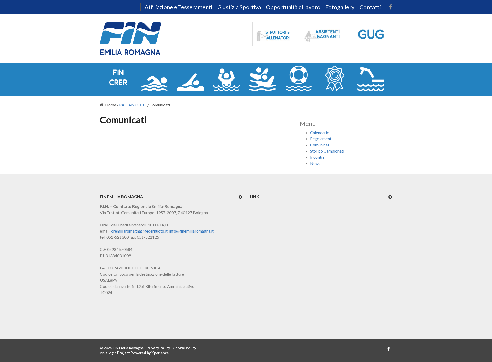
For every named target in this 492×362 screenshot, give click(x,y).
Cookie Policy (184, 348)
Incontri (317, 157)
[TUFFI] (370, 78)
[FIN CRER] (118, 78)
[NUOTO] (154, 78)
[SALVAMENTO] (298, 78)
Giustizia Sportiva (239, 7)
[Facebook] (390, 7)
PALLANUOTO (133, 104)
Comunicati (320, 144)
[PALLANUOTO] (226, 78)
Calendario (319, 132)
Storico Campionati (327, 150)
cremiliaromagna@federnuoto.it (139, 230)
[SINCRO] (262, 78)
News (315, 163)
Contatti (370, 7)
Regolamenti (321, 138)
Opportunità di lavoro (293, 7)
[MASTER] (334, 78)
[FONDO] (190, 78)
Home (110, 104)
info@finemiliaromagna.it (191, 230)
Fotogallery (339, 7)
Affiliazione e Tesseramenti (178, 7)
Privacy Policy (158, 348)
